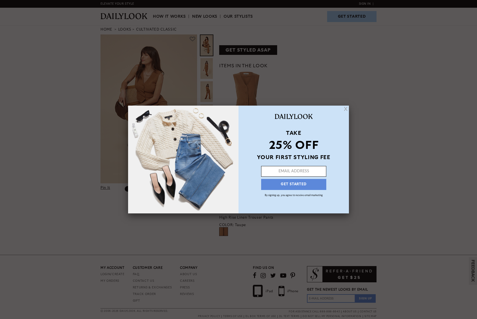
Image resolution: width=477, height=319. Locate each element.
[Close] (346, 109)
